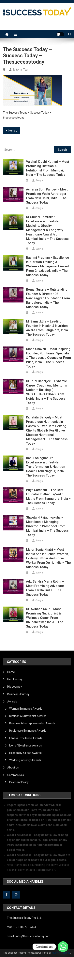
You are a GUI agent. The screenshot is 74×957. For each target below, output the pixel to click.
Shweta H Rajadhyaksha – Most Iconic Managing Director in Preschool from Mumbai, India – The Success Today (47, 526)
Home (11, 672)
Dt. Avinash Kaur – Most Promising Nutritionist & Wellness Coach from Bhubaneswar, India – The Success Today (44, 617)
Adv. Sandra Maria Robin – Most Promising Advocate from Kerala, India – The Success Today (45, 588)
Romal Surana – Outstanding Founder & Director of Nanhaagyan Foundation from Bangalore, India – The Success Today (48, 298)
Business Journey (18, 694)
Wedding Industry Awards (25, 760)
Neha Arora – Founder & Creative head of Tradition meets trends (14, 130)
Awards (12, 701)
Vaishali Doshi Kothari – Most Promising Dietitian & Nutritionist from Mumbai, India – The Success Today (47, 168)
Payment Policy (19, 782)
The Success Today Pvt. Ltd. (24, 917)
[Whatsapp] (63, 946)
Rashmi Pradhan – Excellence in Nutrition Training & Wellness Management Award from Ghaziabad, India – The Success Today (47, 266)
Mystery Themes (61, 952)
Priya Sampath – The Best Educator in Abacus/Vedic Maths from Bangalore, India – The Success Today (48, 496)
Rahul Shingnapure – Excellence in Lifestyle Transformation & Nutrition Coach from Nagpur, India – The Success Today (46, 466)
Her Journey (14, 679)
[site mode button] (60, 34)
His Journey (14, 686)
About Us (13, 767)
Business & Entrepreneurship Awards (32, 723)
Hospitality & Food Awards (25, 752)
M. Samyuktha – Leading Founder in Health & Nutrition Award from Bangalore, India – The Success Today (48, 328)
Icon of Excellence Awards (25, 745)
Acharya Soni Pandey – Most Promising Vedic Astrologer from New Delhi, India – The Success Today (47, 196)
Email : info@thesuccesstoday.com (28, 936)
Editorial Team (21, 69)
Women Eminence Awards (25, 708)
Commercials (15, 775)
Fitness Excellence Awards (25, 738)
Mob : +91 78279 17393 (21, 926)
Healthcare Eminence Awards (27, 730)
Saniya (39, 180)
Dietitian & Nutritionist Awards (27, 716)
